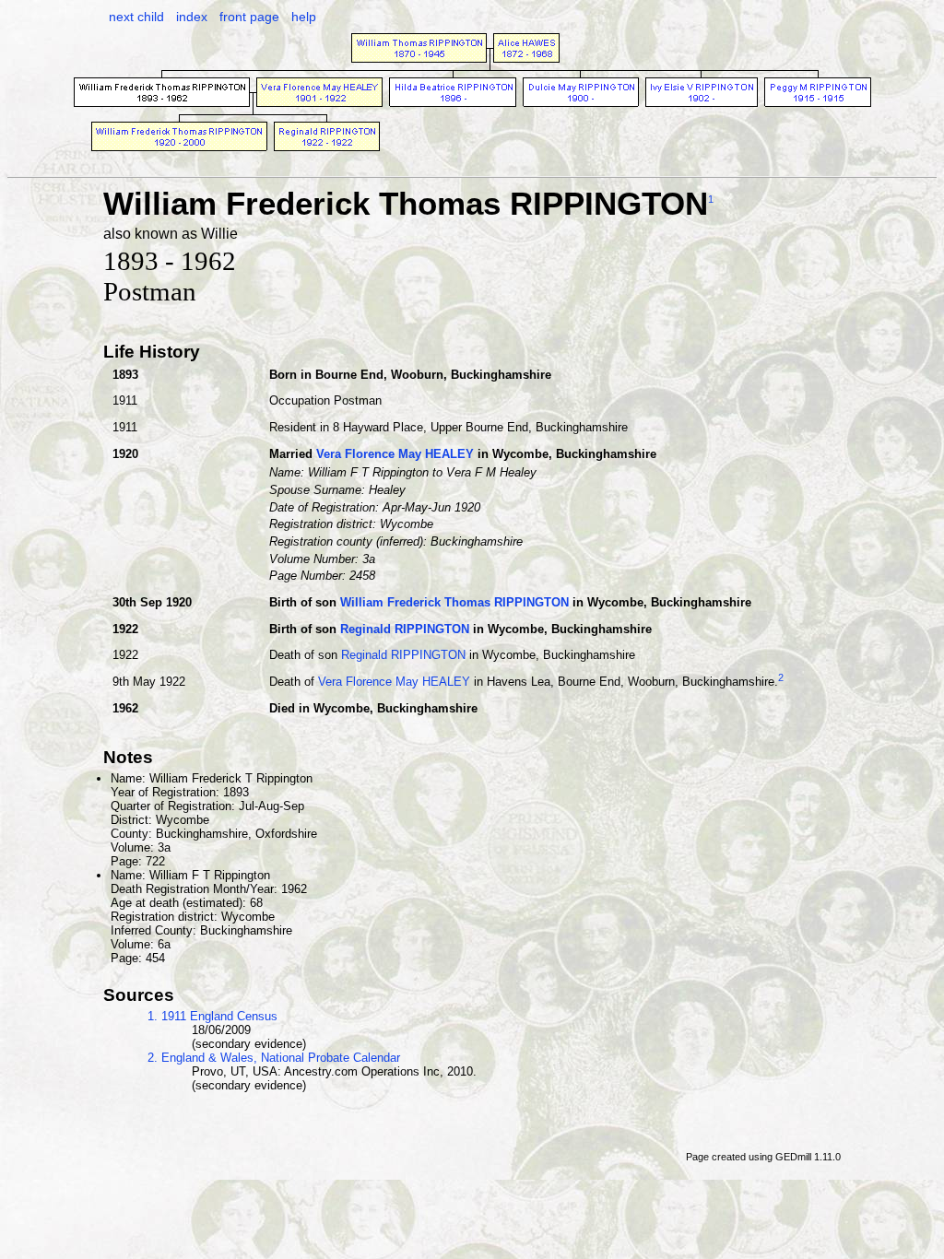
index (191, 16)
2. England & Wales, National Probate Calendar (274, 1058)
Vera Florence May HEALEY (395, 454)
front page (249, 16)
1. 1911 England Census (212, 1016)
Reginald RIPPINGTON (404, 629)
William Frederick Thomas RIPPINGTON (454, 602)
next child (136, 16)
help (303, 16)
